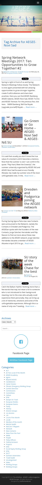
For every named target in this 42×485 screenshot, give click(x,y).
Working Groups (11, 464)
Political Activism (12, 442)
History (8, 409)
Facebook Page (21, 353)
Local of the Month (13, 418)
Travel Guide (10, 458)
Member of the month (14, 422)
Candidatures (10, 382)
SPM (7, 451)
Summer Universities (8, 147)
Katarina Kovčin (28, 275)
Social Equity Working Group (16, 449)
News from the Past (13, 433)
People (8, 438)
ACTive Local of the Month (15, 373)
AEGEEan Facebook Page (21, 360)
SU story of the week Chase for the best (31, 264)
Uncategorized (11, 460)
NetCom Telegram (12, 426)
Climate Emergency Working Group (18, 386)
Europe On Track (12, 400)
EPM (7, 397)
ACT (7, 371)
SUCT (8, 453)
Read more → (31, 107)
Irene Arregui (8, 146)
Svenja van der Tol (10, 211)
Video (8, 462)
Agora (8, 377)
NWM (20, 73)
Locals (8, 420)
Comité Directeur (12, 389)
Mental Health (11, 424)
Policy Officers (11, 440)
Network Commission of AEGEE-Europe (16, 72)
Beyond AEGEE (11, 380)
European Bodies (12, 402)
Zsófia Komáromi (25, 481)
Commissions (10, 391)
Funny (8, 406)
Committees (10, 393)
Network (31, 211)
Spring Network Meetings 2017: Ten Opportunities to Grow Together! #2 (19, 62)
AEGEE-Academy (12, 375)
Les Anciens (10, 413)
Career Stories (11, 384)
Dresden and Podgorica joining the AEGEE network (32, 198)
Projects (9, 444)
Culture (8, 395)
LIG (7, 415)
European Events (12, 73)
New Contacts (11, 431)
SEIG (7, 447)
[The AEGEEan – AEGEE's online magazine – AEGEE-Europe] (21, 13)
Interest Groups (11, 411)
